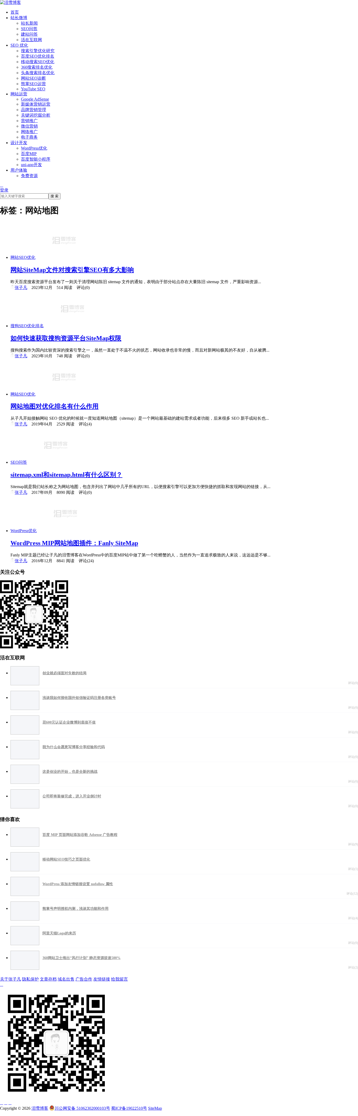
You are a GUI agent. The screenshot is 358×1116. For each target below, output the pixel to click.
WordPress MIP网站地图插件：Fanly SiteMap (74, 543)
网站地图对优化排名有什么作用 (54, 406)
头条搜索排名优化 (38, 72)
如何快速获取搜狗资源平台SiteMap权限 (65, 338)
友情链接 (101, 979)
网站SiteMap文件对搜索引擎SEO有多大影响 (72, 269)
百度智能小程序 (35, 159)
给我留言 (119, 979)
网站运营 (18, 94)
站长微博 (18, 17)
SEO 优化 (19, 45)
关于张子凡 (10, 979)
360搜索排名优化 (36, 67)
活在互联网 (31, 39)
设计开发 (18, 142)
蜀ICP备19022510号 (129, 1108)
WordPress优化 (34, 148)
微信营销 (29, 126)
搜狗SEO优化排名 (27, 326)
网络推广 (29, 131)
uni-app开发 (31, 164)
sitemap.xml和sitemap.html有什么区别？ (66, 474)
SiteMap (155, 1108)
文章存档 (48, 979)
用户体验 (18, 170)
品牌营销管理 (33, 109)
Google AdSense (35, 99)
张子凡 (21, 287)
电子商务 (29, 137)
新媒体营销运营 (35, 104)
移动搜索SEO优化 (37, 61)
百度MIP (29, 153)
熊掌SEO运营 (33, 83)
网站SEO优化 (22, 257)
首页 (14, 12)
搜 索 (54, 196)
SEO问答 (29, 28)
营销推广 (29, 120)
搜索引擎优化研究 (38, 50)
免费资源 (29, 175)
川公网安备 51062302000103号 (82, 1108)
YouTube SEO (33, 89)
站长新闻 (29, 23)
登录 (4, 190)
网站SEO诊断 (33, 78)
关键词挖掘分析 (35, 115)
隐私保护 (30, 979)
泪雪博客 (39, 1108)
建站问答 (29, 34)
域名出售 (66, 979)
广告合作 (83, 979)
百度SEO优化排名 (37, 56)
